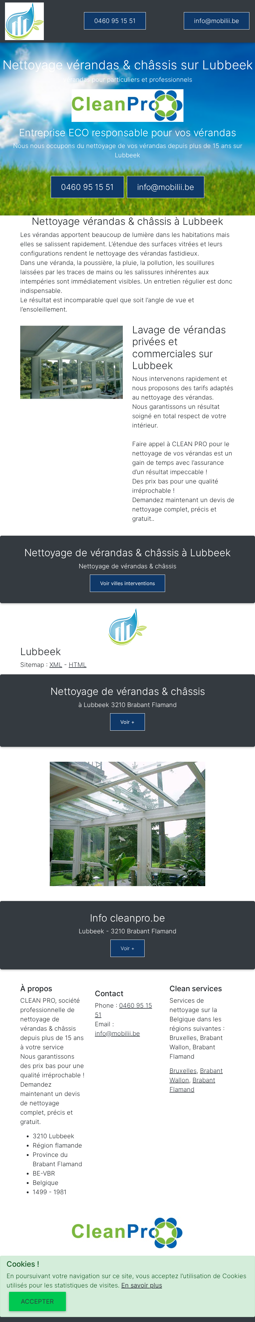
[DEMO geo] (24, 21)
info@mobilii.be (216, 21)
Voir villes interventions (127, 583)
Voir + (127, 722)
